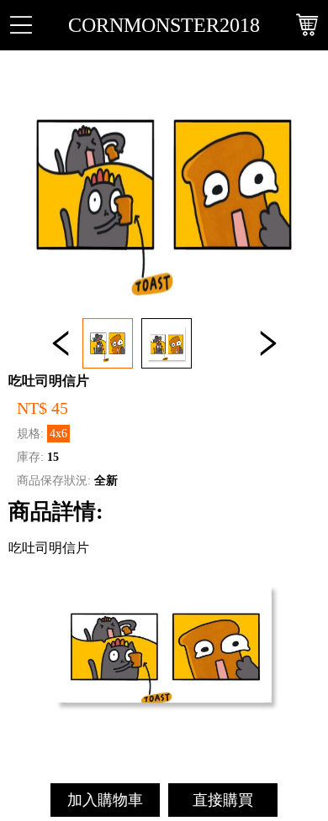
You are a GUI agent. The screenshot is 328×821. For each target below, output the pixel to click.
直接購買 (223, 800)
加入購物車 (105, 800)
